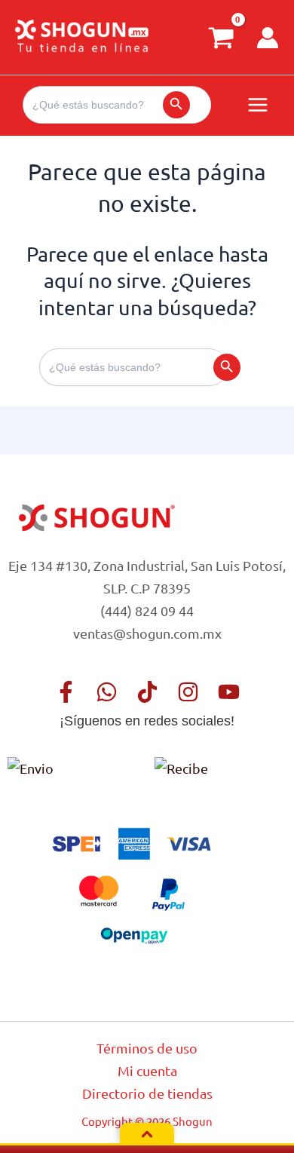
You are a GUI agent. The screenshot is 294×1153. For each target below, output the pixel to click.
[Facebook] (66, 692)
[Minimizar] (147, 1134)
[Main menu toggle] (258, 105)
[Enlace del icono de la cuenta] (267, 37)
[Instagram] (188, 692)
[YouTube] (229, 692)
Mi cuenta (147, 1070)
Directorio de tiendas (147, 1093)
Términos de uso (147, 1048)
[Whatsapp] (107, 692)
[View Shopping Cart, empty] (221, 37)
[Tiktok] (147, 692)
